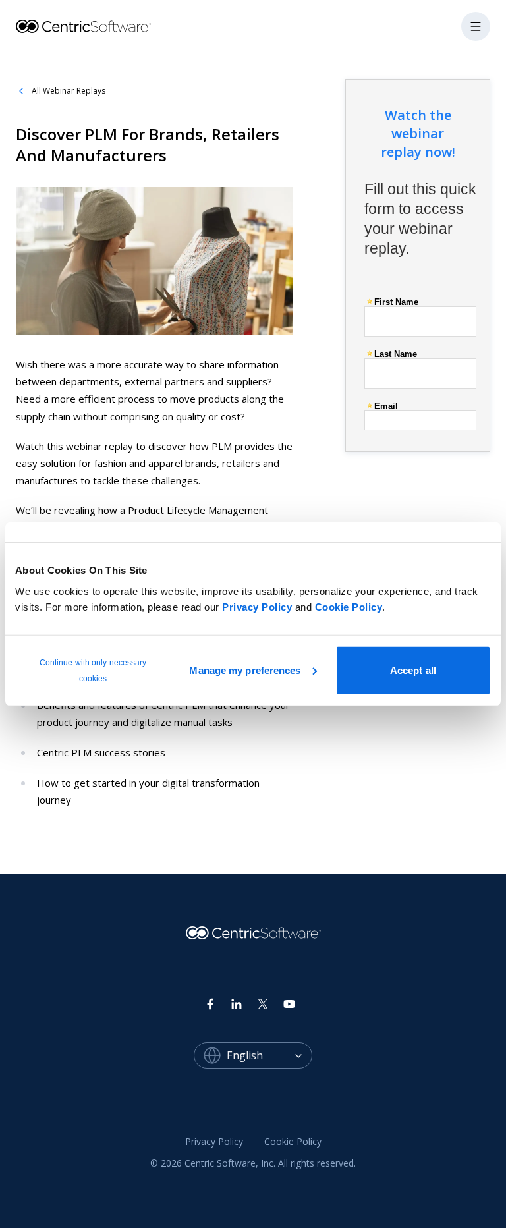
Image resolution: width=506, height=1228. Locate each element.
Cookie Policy (349, 606)
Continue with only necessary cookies (93, 670)
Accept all (413, 669)
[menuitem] (214, 1142)
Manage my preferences (244, 669)
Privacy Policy (257, 606)
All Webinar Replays (68, 90)
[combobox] (269, 1055)
